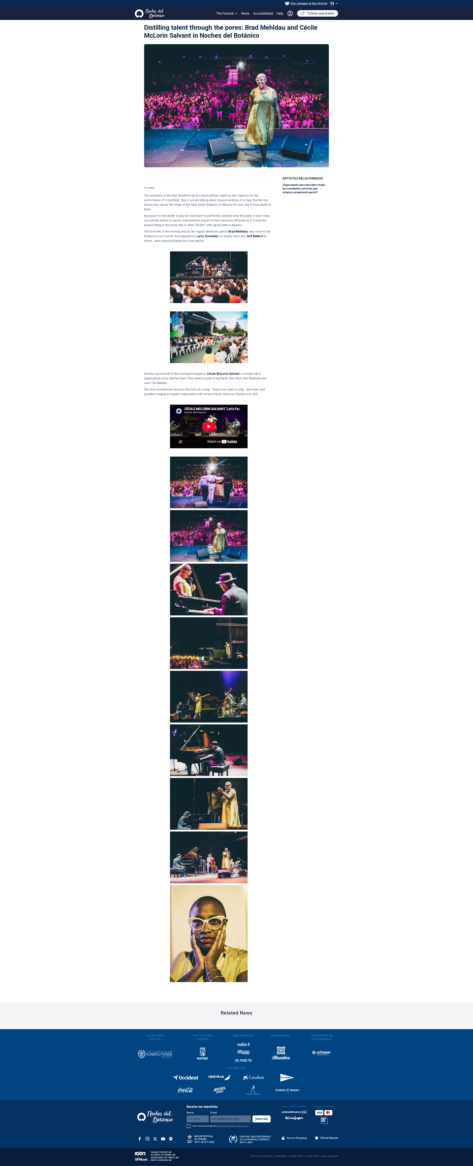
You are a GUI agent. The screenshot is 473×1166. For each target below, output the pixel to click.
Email (213, 1112)
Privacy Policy (296, 1156)
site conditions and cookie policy (232, 1126)
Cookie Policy (312, 1156)
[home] (149, 12)
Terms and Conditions (261, 1156)
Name (190, 1112)
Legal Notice (281, 1156)
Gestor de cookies (329, 1156)
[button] (334, 3)
